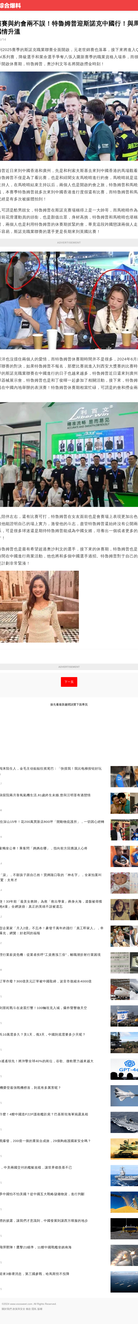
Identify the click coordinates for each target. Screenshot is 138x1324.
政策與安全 (19, 1308)
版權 (39, 1308)
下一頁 (69, 681)
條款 (28, 1308)
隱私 (34, 1308)
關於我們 (7, 1308)
